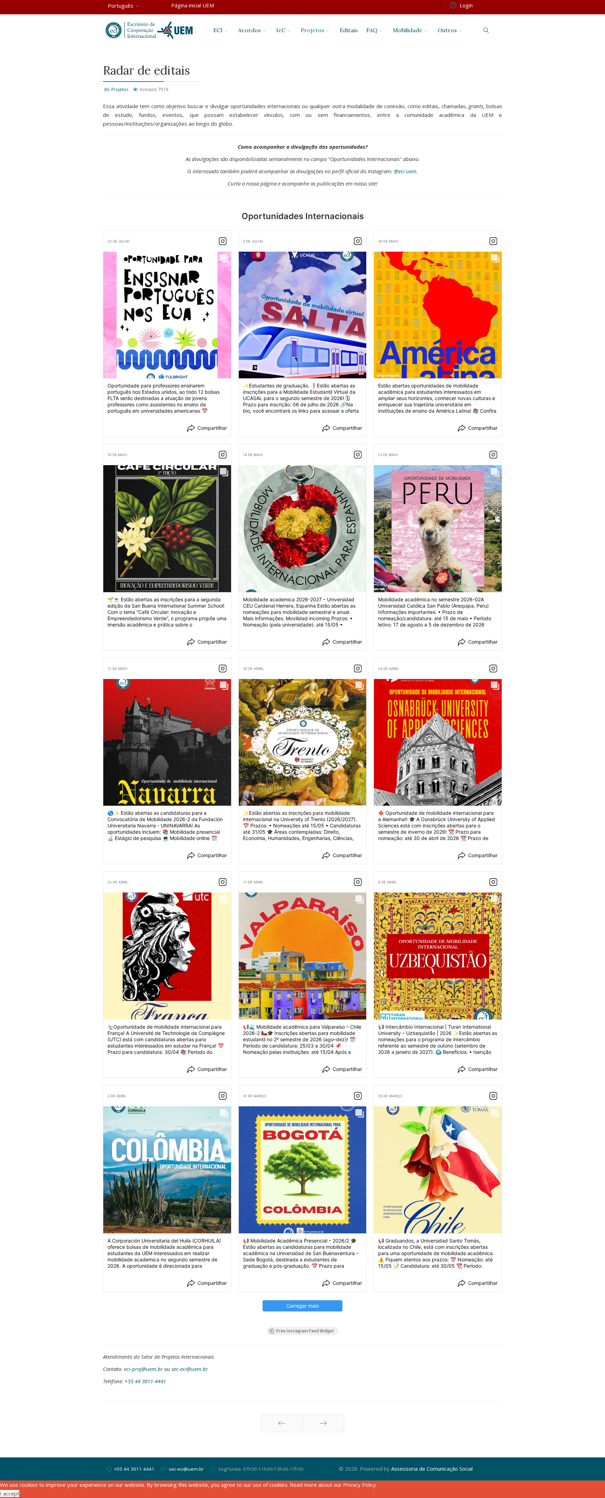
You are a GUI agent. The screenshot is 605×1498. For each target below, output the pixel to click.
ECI (218, 30)
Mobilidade (407, 30)
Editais (349, 30)
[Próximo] (323, 1423)
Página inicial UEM (192, 5)
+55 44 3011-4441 (145, 1381)
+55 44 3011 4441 (134, 1469)
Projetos (312, 30)
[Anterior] (282, 1423)
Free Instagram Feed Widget (305, 1331)
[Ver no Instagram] (222, 241)
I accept (9, 1493)
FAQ (371, 30)
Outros (447, 30)
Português (120, 5)
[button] (460, 5)
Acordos (249, 30)
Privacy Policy (359, 1484)
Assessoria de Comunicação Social (432, 1468)
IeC (280, 30)
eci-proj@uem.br (143, 1368)
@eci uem (405, 171)
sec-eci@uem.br (190, 1368)
